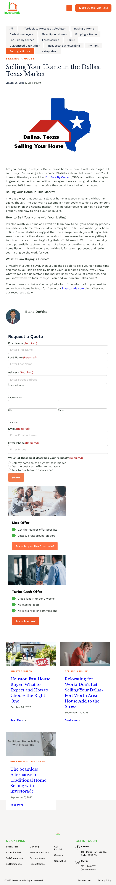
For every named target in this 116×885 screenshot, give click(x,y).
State (61, 410)
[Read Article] (31, 654)
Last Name (22, 357)
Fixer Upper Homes (54, 34)
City (10, 410)
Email (19, 428)
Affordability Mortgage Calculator (44, 28)
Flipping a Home (86, 34)
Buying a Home (84, 28)
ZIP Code (13, 422)
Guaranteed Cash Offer (25, 45)
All (11, 28)
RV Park (93, 45)
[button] (69, 8)
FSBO (71, 39)
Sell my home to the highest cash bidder (39, 462)
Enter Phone (23, 442)
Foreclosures (50, 39)
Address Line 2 (16, 397)
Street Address (16, 385)
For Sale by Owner (22, 39)
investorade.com (73, 288)
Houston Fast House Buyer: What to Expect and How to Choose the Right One (30, 690)
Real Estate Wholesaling (64, 45)
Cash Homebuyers (21, 34)
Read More (16, 720)
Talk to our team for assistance (32, 470)
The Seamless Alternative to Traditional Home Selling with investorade (28, 780)
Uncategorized (48, 51)
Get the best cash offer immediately (36, 466)
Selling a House (20, 51)
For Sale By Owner (57, 177)
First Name (22, 343)
